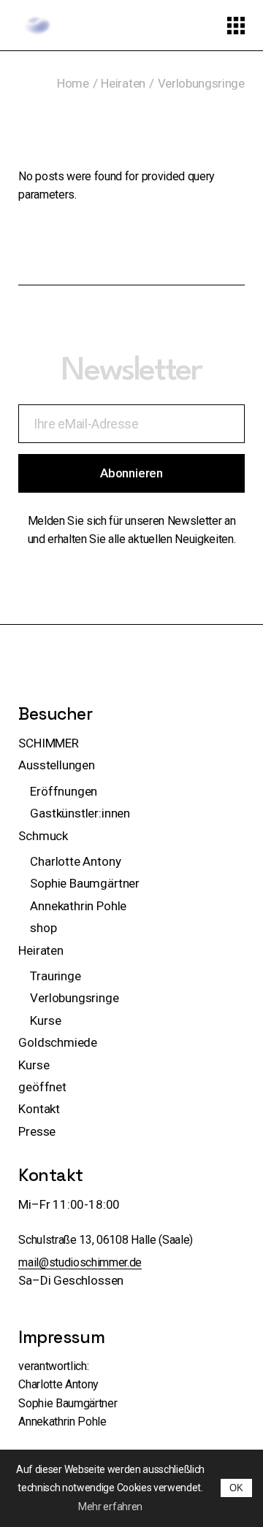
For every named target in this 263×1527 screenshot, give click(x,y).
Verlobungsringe (74, 998)
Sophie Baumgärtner (85, 883)
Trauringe (55, 976)
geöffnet (42, 1087)
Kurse (45, 1020)
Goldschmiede (57, 1042)
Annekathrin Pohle (78, 906)
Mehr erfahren (110, 1506)
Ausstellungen (56, 765)
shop (43, 927)
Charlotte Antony (75, 861)
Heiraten (41, 950)
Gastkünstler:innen (80, 813)
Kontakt (39, 1108)
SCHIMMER (48, 743)
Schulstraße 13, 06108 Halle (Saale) (105, 1240)
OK (236, 1487)
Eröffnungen (63, 791)
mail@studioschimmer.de (80, 1262)
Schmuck (43, 835)
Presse (37, 1131)
